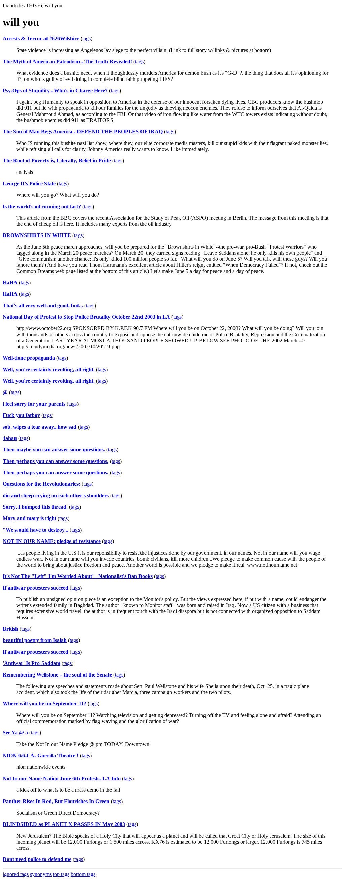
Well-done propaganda (29, 358)
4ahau (10, 438)
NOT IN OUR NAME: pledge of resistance (52, 541)
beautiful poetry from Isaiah (35, 640)
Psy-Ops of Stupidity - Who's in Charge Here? (55, 90)
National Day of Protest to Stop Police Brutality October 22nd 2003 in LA (86, 317)
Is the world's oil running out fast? (42, 206)
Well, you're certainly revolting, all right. (49, 369)
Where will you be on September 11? (44, 703)
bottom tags (83, 874)
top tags (61, 874)
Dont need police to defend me (37, 859)
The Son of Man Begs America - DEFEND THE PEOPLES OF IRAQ (83, 131)
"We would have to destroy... (35, 530)
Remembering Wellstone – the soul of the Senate (57, 675)
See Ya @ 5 (15, 732)
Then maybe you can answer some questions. (54, 449)
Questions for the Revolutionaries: (41, 484)
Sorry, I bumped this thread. (35, 507)
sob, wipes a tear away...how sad (39, 427)
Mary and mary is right (29, 518)
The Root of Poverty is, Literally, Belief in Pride (57, 160)
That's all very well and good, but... (43, 305)
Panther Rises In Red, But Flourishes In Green (56, 801)
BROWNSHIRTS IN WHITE (37, 235)
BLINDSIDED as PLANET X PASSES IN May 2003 (64, 824)
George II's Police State (29, 183)
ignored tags (16, 874)
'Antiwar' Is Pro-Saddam (31, 663)
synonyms (41, 874)
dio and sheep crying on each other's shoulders (56, 495)
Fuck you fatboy (21, 415)
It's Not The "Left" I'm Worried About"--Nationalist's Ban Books (78, 576)
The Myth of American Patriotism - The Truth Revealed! (67, 61)
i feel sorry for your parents (34, 404)
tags (86, 38)
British (10, 629)
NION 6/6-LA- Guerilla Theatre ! (41, 755)
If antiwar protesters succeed (35, 588)
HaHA (10, 282)
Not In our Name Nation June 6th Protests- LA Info (62, 778)
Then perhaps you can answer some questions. (55, 461)
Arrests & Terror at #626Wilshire (41, 38)
